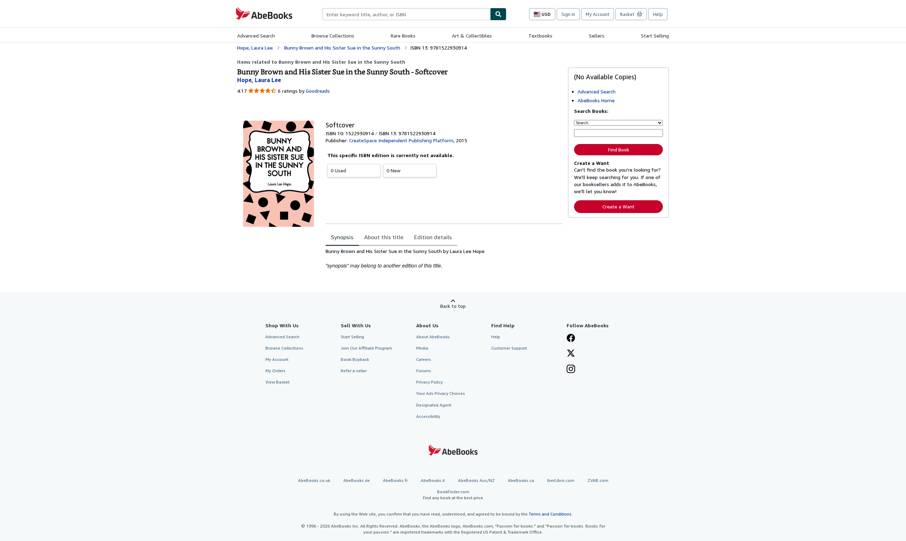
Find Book (618, 149)
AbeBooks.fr (395, 480)
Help (658, 14)
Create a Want (618, 206)
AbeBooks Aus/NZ (476, 480)
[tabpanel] (444, 258)
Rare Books (403, 36)
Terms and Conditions (550, 514)
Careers (423, 359)
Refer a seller (354, 370)
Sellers (596, 36)
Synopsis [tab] (342, 237)
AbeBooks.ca (521, 480)
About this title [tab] (383, 237)
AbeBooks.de (356, 480)
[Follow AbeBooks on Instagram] (571, 369)
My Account (597, 14)
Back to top (453, 306)
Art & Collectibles (472, 36)
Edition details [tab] (433, 237)
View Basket (277, 382)
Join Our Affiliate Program (366, 348)
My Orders (275, 370)
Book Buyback (355, 359)
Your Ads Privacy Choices (440, 393)
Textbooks (540, 36)
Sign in (568, 14)
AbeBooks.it (433, 480)
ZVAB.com (597, 480)
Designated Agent (433, 405)
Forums (423, 370)
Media (422, 348)
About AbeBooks (433, 336)
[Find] (498, 14)
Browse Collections (332, 36)
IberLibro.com (560, 480)
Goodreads (318, 91)
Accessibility (428, 416)
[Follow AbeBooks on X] (571, 354)
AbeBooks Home (596, 100)
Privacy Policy (429, 382)
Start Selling (655, 36)
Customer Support (509, 348)
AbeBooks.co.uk (314, 480)
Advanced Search (256, 36)
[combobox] (406, 14)
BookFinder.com (453, 494)
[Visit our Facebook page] (571, 338)
